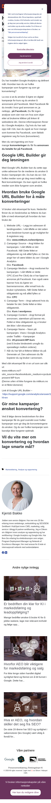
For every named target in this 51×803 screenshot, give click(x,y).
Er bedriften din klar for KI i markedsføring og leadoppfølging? (24, 608)
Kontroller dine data (25, 49)
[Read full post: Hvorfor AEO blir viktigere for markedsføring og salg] (25, 648)
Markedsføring (11, 470)
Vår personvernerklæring (17, 32)
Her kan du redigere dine (25, 792)
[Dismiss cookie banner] (42, 9)
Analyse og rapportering (27, 470)
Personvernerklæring (17, 768)
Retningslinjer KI (35, 768)
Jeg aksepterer (25, 56)
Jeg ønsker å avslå (26, 62)
